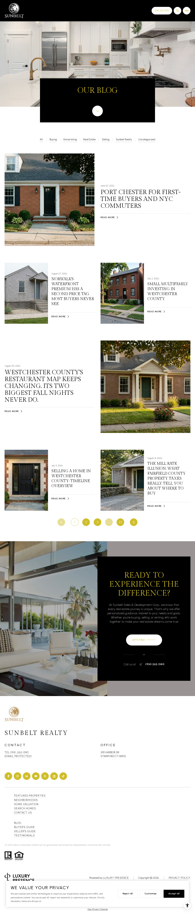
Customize (151, 893)
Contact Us (162, 10)
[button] (144, 640)
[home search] (177, 10)
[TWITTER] (45, 776)
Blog (17, 823)
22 (120, 522)
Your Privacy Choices (97, 909)
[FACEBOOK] (8, 776)
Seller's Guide (25, 831)
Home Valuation (26, 804)
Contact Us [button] (23, 812)
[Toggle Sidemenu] (186, 10)
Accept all (174, 893)
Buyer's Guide (24, 827)
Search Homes (25, 808)
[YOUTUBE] (36, 776)
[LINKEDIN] (26, 776)
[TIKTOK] (63, 776)
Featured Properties (30, 795)
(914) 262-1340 (154, 664)
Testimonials (24, 835)
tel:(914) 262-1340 (17, 752)
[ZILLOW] (54, 776)
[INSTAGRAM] (17, 776)
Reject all (128, 893)
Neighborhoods (26, 800)
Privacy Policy (179, 877)
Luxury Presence (116, 877)
